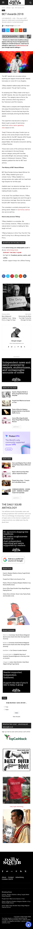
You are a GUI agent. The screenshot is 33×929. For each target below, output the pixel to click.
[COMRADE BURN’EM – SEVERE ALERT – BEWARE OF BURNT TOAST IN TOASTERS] (6, 492)
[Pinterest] (12, 30)
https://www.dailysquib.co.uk (17, 343)
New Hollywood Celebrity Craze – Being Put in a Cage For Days (9, 318)
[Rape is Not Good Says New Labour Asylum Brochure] (6, 474)
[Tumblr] (25, 30)
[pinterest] (18, 346)
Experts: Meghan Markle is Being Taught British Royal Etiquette (20, 393)
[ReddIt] (20, 30)
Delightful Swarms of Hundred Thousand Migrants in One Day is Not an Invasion (16, 656)
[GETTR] (12, 871)
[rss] (21, 346)
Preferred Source (21, 45)
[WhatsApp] (16, 30)
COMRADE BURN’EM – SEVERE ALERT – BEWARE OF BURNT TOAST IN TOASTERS (21, 491)
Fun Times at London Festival (18, 650)
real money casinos (23, 210)
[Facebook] (4, 30)
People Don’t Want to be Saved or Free (14, 579)
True (6, 707)
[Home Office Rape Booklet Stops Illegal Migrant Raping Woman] (6, 421)
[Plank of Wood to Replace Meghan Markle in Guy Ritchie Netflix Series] (6, 412)
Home (3, 8)
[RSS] (21, 871)
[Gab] (7, 871)
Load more (16, 427)
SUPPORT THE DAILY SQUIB (12, 252)
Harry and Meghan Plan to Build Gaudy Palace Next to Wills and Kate (21, 464)
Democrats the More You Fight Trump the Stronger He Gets (25, 318)
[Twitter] (8, 30)
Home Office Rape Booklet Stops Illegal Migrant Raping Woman (20, 419)
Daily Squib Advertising (16, 806)
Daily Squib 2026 (26, 916)
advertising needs (12, 250)
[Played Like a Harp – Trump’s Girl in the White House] (6, 483)
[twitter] (24, 346)
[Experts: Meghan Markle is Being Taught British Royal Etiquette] (6, 394)
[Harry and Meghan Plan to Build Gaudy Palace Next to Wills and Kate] (6, 466)
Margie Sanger (10, 25)
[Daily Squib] (3, 26)
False (7, 709)
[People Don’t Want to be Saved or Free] (6, 403)
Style (13, 8)
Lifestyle (8, 8)
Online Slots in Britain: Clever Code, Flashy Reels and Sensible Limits (16, 595)
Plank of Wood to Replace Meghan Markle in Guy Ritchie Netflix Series (21, 411)
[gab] (11, 346)
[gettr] (15, 346)
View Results (16, 716)
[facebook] (8, 346)
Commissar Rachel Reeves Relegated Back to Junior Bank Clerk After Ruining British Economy (16, 637)
